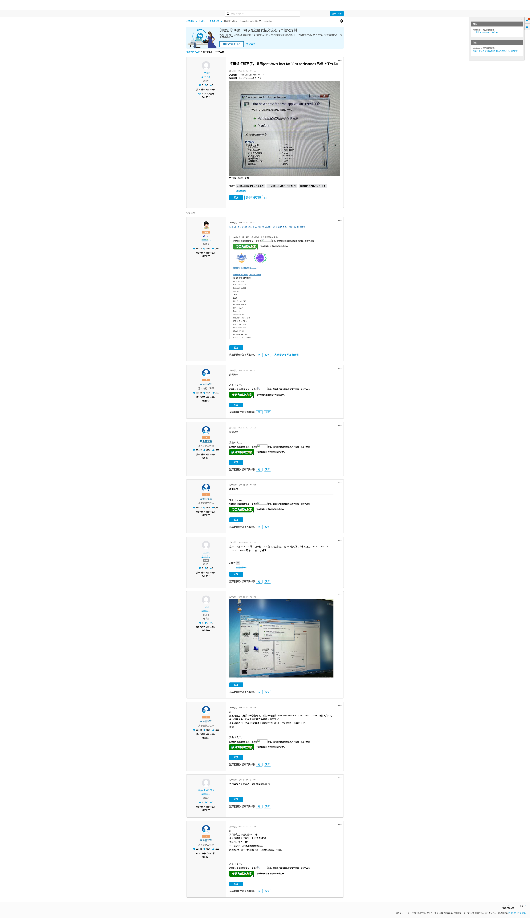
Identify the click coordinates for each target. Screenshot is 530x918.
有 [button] (259, 354)
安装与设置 (214, 21)
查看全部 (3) (241, 191)
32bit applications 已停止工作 (250, 186)
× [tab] (522, 19)
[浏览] (188, 13)
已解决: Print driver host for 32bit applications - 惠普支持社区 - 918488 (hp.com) (267, 226)
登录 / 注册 (336, 13)
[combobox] (262, 14)
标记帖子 (206, 97)
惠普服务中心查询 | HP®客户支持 (247, 275)
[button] (339, 60)
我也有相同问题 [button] (253, 197)
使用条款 (512, 913)
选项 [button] (342, 21)
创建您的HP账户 (231, 44)
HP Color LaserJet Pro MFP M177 (282, 186)
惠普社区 (190, 21)
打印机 (202, 21)
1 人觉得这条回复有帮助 (285, 354)
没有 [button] (267, 354)
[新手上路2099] (206, 783)
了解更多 (250, 44)
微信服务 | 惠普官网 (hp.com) (245, 268)
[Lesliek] (206, 65)
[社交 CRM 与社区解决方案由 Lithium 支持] (508, 907)
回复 (236, 197)
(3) (265, 198)
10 (199, 853)
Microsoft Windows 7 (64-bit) (313, 186)
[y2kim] (206, 225)
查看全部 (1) (241, 567)
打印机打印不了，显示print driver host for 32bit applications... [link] (249, 21)
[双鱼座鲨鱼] (206, 373)
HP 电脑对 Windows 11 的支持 (485, 32)
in (238, 562)
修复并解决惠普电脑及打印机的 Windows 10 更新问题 (495, 51)
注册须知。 (522, 913)
